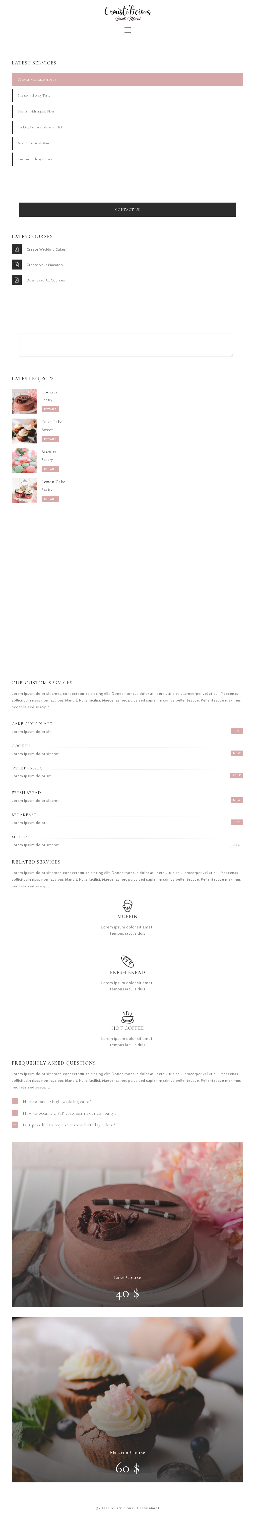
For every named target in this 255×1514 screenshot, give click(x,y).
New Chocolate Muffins (33, 143)
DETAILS (50, 409)
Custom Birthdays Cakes (35, 159)
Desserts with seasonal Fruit (37, 79)
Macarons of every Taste (34, 95)
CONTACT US (127, 210)
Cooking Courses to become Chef (40, 127)
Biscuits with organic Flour (36, 111)
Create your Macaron (45, 265)
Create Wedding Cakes (46, 249)
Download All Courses (46, 280)
